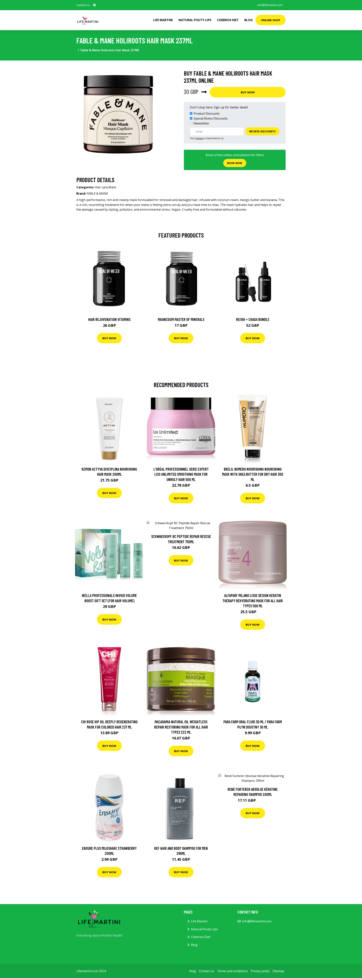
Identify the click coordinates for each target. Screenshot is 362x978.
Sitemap (278, 971)
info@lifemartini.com (270, 5)
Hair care (101, 187)
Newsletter (201, 123)
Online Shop (270, 20)
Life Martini (163, 20)
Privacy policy (260, 971)
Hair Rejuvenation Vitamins (109, 319)
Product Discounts (207, 113)
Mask (112, 187)
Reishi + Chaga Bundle (252, 319)
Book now (234, 163)
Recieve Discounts (262, 131)
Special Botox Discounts (211, 118)
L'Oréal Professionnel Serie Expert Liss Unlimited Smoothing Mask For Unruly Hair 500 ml (181, 474)
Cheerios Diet (228, 20)
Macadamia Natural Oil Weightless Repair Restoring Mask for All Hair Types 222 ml (181, 726)
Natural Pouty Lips (195, 20)
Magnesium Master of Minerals (181, 319)
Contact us (206, 971)
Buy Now (248, 92)
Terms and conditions (232, 971)
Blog (248, 20)
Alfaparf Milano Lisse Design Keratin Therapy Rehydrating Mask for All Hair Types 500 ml (252, 600)
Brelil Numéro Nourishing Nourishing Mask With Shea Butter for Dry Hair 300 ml (252, 474)
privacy (199, 138)
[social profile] (94, 5)
